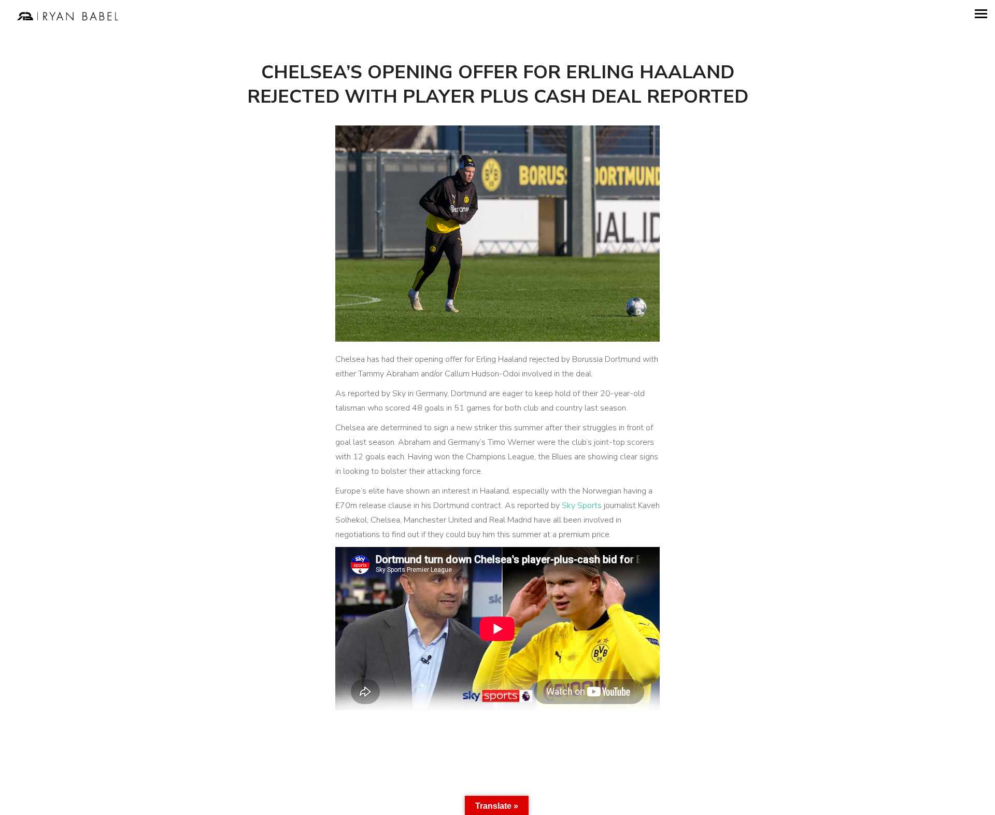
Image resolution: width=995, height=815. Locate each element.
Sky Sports (582, 505)
